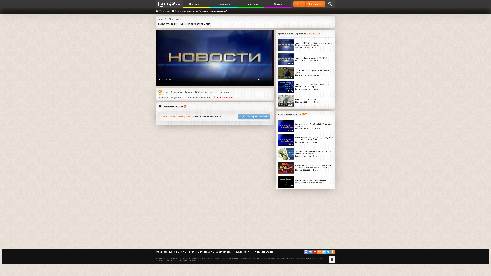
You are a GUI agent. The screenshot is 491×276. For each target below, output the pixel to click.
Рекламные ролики (184, 11)
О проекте (162, 252)
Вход (299, 4)
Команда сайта (177, 252)
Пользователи (242, 252)
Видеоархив (196, 4)
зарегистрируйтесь (183, 117)
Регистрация (315, 4)
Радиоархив (223, 4)
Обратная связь (224, 252)
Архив (160, 19)
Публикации (251, 4)
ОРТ (169, 19)
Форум (278, 4)
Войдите (164, 117)
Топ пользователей (263, 252)
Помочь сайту (195, 252)
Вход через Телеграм (256, 116)
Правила (209, 252)
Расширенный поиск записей (213, 11)
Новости (179, 19)
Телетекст (164, 11)
